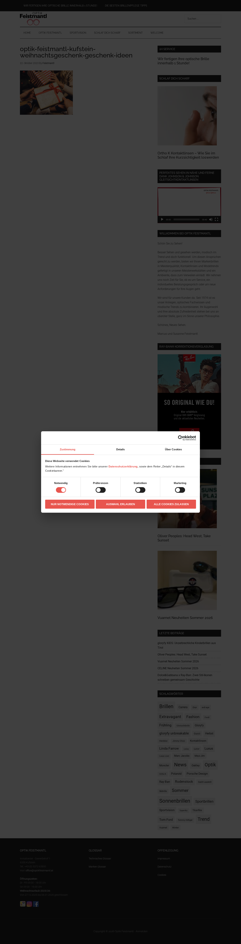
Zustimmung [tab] (68, 449)
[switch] (101, 490)
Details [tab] (120, 449)
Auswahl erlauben (120, 504)
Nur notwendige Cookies (70, 504)
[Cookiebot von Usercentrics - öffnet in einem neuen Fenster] (180, 437)
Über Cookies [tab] (173, 449)
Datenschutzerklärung (123, 466)
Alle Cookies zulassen (171, 504)
